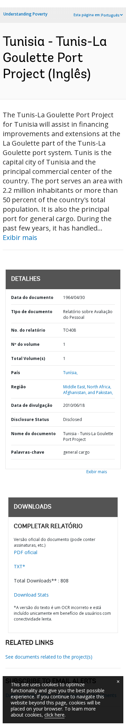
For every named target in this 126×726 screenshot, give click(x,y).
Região (18, 387)
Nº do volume (25, 344)
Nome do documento (33, 433)
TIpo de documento (31, 311)
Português (110, 15)
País (15, 372)
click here (54, 715)
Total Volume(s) (28, 358)
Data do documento (32, 297)
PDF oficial (25, 552)
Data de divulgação (31, 405)
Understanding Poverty (25, 14)
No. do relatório (28, 330)
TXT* (19, 566)
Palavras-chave (27, 452)
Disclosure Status (30, 419)
